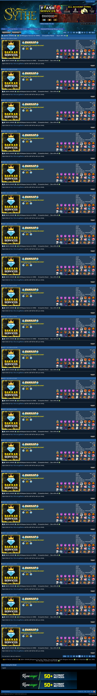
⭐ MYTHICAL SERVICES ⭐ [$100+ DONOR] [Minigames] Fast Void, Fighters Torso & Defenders (30, 659)
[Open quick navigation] (95, 29)
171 (85, 32)
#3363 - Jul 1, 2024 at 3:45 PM (10, 100)
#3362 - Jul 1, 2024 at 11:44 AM (10, 69)
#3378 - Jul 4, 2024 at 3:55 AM (10, 563)
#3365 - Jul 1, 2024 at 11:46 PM (10, 162)
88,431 (93, 41)
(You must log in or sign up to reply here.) (11, 656)
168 (77, 32)
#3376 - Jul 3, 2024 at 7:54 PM (10, 502)
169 (79, 32)
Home (88, 691)
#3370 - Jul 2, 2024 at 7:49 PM (10, 316)
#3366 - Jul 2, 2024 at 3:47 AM (10, 193)
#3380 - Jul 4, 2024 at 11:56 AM (10, 625)
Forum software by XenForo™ (13, 694)
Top (92, 691)
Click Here (92, 45)
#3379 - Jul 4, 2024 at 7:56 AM (10, 594)
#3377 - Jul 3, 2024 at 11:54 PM (10, 533)
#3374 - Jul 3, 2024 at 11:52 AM (10, 440)
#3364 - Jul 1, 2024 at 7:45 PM (10, 131)
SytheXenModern (6, 691)
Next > (93, 32)
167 (74, 32)
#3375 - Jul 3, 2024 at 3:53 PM (10, 471)
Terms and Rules (93, 694)
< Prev (64, 32)
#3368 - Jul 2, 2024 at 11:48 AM (10, 254)
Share (92, 65)
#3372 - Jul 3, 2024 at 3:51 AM (10, 378)
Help (85, 691)
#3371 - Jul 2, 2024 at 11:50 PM (10, 347)
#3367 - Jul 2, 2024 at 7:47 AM (10, 223)
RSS (94, 691)
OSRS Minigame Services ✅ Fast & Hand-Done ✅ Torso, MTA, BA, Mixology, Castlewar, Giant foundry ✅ (65, 660)
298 (90, 32)
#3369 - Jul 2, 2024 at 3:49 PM (10, 285)
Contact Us (80, 691)
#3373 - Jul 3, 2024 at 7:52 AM (10, 409)
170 (82, 32)
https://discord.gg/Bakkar (17, 63)
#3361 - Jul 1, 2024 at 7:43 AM (10, 38)
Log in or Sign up (90, 1)
